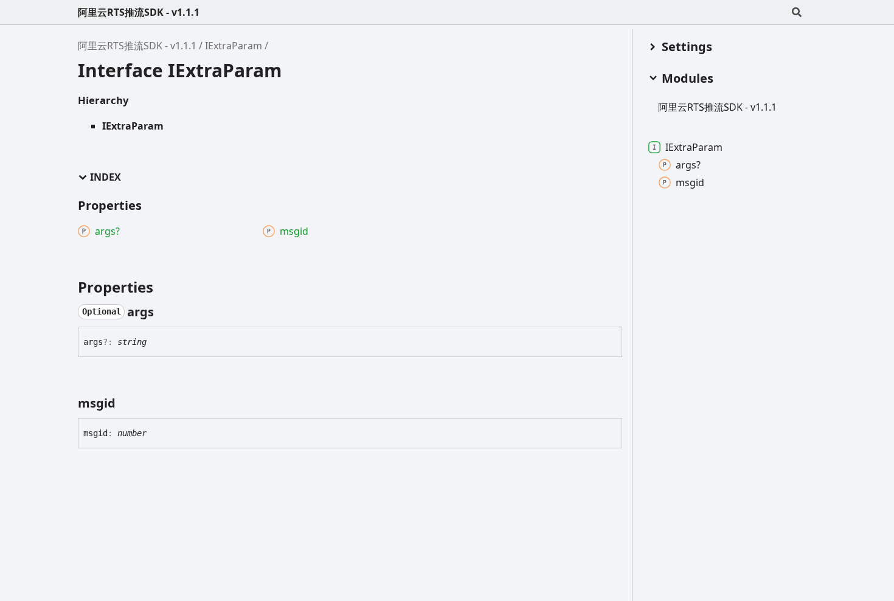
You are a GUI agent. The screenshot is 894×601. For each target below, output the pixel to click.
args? (688, 165)
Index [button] (105, 177)
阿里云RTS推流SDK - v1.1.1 (138, 12)
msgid (690, 182)
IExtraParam (233, 45)
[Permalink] (165, 312)
